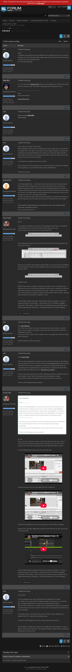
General (53, 20)
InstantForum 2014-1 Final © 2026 (38, 667)
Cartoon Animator (22, 20)
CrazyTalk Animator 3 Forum (39, 20)
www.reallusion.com (23, 99)
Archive (11, 20)
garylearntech (7, 180)
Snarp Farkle (7, 218)
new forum (40, 3)
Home (5, 20)
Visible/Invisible (34, 84)
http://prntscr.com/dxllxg (48, 370)
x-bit (9, 28)
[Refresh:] (68, 656)
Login (58, 6)
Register (64, 6)
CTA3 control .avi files (10, 24)
